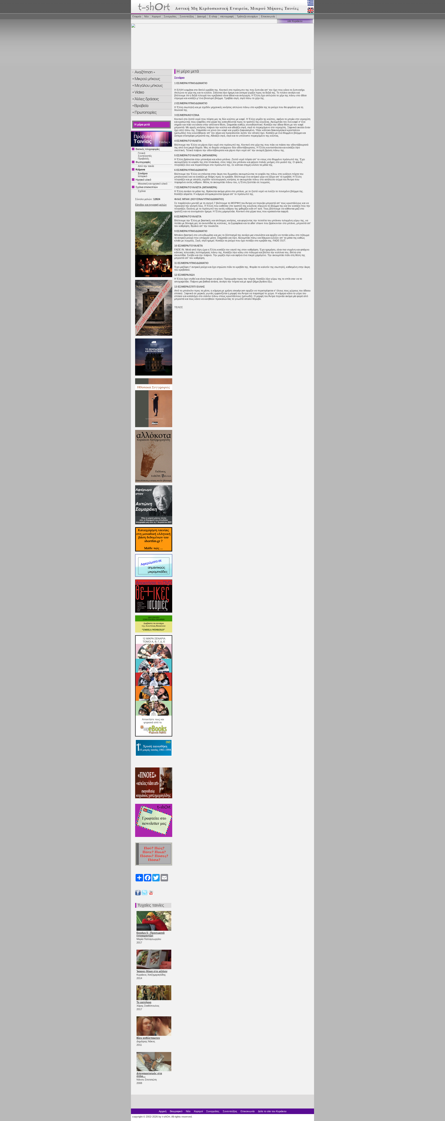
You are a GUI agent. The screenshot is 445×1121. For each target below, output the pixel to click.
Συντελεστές (145, 155)
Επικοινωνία (268, 16)
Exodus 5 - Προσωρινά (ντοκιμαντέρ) (151, 934)
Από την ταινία (146, 166)
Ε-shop (213, 16)
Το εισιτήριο (144, 1002)
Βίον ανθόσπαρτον (148, 1037)
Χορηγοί (156, 16)
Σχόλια (142, 191)
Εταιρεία (136, 16)
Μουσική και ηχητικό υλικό (152, 183)
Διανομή (201, 16)
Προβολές (143, 158)
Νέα (146, 16)
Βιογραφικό (176, 1111)
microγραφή (227, 16)
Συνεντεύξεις (187, 16)
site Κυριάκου (294, 21)
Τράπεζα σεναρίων (247, 16)
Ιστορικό (142, 176)
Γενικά (141, 153)
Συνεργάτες (170, 16)
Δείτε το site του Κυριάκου (272, 1111)
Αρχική (162, 1111)
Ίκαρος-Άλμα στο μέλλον (152, 971)
